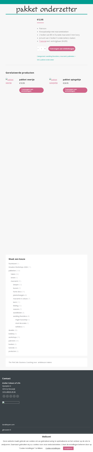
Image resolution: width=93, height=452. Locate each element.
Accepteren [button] (68, 448)
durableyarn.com (8, 424)
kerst (15, 302)
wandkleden (17, 313)
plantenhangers (18, 295)
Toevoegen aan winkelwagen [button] (27, 90)
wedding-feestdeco (53, 56)
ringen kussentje (21, 320)
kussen (15, 288)
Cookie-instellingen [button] (53, 448)
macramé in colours (20, 299)
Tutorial (42, 41)
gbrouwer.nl (6, 430)
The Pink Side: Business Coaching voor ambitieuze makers (30, 362)
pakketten (70, 56)
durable (11, 330)
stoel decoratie (20, 323)
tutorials (12, 348)
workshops (13, 337)
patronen (12, 341)
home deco (17, 292)
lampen (16, 285)
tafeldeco (18, 327)
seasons (16, 309)
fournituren (13, 263)
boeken (11, 344)
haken (13, 274)
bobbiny (11, 334)
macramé (63, 56)
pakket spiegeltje (72, 79)
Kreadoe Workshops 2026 (18, 267)
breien (13, 278)
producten (12, 351)
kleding (15, 306)
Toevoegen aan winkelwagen (61, 49)
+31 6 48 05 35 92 (9, 392)
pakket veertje (26, 79)
